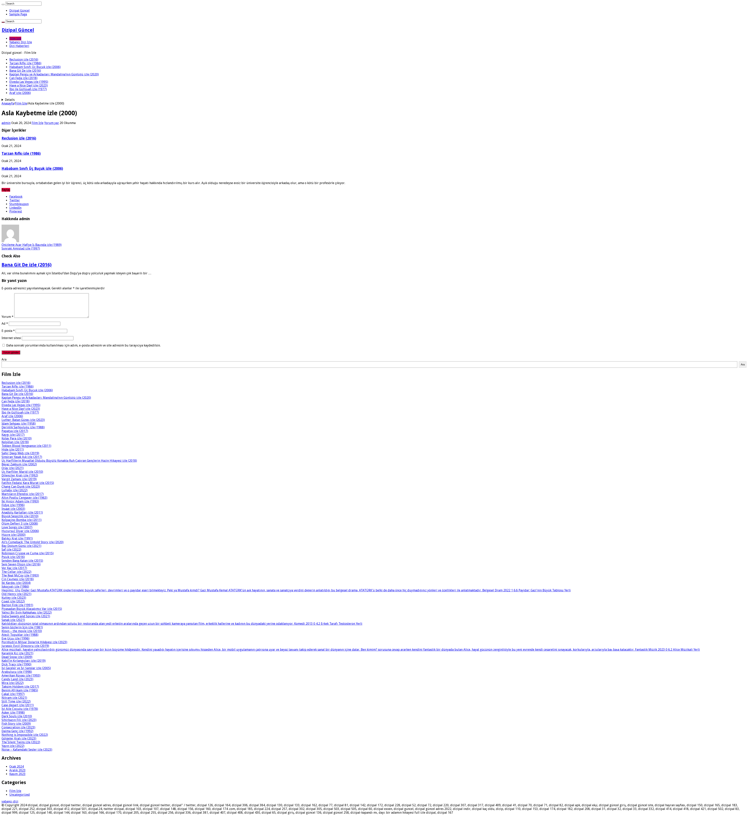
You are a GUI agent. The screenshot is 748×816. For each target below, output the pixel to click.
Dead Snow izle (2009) (17, 657)
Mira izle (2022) (13, 683)
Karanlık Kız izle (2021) (17, 653)
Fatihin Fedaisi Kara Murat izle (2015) (28, 483)
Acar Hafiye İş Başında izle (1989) (32, 245)
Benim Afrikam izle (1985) (20, 690)
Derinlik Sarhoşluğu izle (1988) (23, 427)
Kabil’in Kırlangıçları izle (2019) (24, 661)
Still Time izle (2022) (16, 701)
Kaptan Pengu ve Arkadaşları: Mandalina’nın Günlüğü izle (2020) (54, 74)
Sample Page (18, 14)
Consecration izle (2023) (18, 727)
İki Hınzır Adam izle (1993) (20, 501)
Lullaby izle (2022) (14, 490)
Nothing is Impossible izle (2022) (25, 735)
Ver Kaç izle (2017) (14, 568)
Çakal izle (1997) (13, 694)
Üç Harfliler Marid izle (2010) (22, 472)
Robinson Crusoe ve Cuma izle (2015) (28, 553)
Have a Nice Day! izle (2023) (28, 85)
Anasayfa (8, 103)
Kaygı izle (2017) (13, 435)
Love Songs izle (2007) (17, 527)
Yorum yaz (51, 123)
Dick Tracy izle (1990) (16, 664)
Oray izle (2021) (13, 468)
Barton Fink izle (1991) (17, 605)
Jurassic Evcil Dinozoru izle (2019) (25, 646)
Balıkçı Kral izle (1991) (17, 538)
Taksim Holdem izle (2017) (20, 686)
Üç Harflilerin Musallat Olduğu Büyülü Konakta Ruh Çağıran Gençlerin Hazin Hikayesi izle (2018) (69, 460)
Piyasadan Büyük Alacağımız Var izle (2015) (32, 609)
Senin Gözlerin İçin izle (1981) (22, 627)
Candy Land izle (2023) (17, 679)
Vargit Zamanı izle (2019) (19, 479)
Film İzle (15, 38)
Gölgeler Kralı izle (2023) (19, 738)
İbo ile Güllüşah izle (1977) (28, 89)
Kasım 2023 (17, 774)
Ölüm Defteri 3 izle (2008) (20, 523)
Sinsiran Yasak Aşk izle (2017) (22, 457)
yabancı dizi (10, 801)
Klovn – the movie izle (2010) (22, 631)
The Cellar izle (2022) (16, 572)
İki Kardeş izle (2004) (16, 583)
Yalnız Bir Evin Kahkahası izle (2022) (27, 612)
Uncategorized (19, 795)
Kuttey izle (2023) (14, 598)
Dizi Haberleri (19, 46)
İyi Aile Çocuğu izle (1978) (20, 709)
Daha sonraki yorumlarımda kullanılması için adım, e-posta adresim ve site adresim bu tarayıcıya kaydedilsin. (83, 345)
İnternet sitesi (11, 338)
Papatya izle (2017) (15, 431)
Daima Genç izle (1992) (17, 731)
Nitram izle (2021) (14, 698)
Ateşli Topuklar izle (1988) (20, 635)
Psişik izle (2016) (13, 557)
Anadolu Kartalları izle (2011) (22, 512)
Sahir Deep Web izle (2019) (20, 453)
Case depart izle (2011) (18, 705)
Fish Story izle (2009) (16, 724)
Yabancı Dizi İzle (20, 42)
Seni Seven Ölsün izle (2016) (21, 564)
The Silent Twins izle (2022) (21, 742)
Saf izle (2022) (11, 549)
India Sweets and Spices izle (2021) (26, 616)
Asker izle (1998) (13, 712)
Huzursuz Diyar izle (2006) (20, 531)
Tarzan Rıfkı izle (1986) (25, 63)
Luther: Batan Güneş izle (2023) (23, 420)
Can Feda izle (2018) (23, 78)
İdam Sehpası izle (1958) (19, 423)
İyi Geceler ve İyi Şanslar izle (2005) (26, 668)
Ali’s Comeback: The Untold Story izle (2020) (33, 542)
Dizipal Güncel (19, 10)
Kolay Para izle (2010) (17, 438)
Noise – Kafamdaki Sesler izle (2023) (27, 749)
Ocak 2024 (16, 766)
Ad (5, 323)
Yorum (7, 317)
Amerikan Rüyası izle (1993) (21, 675)
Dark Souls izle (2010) (17, 716)
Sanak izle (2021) (13, 620)
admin (6, 123)
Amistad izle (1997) (21, 248)
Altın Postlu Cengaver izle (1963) (24, 498)
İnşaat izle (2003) (13, 509)
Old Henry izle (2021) (16, 594)
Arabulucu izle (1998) (17, 672)
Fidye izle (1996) (13, 505)
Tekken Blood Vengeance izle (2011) (26, 446)
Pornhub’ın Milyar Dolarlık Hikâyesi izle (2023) (34, 642)
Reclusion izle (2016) (23, 59)
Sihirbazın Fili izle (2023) (19, 720)
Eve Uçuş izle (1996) (15, 638)
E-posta (8, 331)
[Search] (3, 4)
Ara (4, 359)
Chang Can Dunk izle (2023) (21, 486)
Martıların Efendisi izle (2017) (23, 494)
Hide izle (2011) (13, 449)
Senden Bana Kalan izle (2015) (22, 561)
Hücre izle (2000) (14, 535)
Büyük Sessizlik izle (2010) (20, 516)
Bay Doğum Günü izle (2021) (21, 546)
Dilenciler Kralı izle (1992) (20, 475)
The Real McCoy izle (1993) (20, 575)
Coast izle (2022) (13, 601)
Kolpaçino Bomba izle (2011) (21, 520)
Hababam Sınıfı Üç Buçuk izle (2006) (35, 67)
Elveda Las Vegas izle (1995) (28, 82)
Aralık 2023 (17, 770)
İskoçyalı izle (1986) (15, 586)
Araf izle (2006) (20, 93)
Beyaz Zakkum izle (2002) (19, 464)
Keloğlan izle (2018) (15, 442)
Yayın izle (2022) (13, 746)
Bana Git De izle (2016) (25, 71)
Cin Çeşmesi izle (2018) (18, 579)
